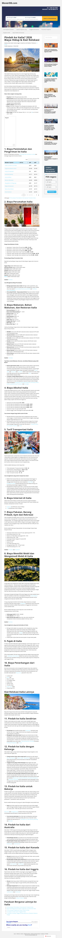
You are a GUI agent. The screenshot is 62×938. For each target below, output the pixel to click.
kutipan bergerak (20, 898)
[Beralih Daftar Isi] (13, 145)
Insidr (20, 425)
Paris (8, 677)
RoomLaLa (23, 289)
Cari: (27, 159)
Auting (20, 632)
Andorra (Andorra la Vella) (11, 165)
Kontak (21, 933)
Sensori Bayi (20, 758)
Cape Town (9, 686)
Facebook (43, 933)
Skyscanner (18, 672)
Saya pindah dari (49, 179)
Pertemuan (28, 730)
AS (32, 112)
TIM (8, 508)
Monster (11, 821)
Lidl (15, 371)
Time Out (15, 425)
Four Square (9, 425)
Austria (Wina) (8, 177)
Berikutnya (51, 191)
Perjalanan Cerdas (11, 483)
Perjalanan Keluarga (13, 779)
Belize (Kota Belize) (9, 189)
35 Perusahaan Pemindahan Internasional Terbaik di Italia (22, 198)
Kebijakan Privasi (27, 933)
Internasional (12, 758)
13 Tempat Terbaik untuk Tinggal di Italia (16, 911)
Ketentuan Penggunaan (35, 933)
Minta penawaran (50, 18)
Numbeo (11, 279)
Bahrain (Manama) (9, 180)
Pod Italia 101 (24, 819)
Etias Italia (30, 482)
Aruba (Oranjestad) (9, 171)
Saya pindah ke (48, 184)
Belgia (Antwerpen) (9, 186)
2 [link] (25, 195)
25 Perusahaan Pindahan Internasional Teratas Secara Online (51, 65)
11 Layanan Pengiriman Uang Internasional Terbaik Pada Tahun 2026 (50, 80)
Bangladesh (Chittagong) (10, 183)
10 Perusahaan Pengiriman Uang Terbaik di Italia (18, 910)
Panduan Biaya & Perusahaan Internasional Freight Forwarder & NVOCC (50, 111)
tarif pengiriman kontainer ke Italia (27, 154)
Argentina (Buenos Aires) (10, 168)
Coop (12, 371)
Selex (8, 371)
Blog (15, 933)
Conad (35, 370)
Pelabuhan (16, 162)
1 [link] (23, 195)
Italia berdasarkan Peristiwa (27, 741)
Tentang (18, 933)
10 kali (20, 742)
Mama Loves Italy (17, 778)
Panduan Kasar (34, 424)
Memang (36, 819)
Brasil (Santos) (8, 192)
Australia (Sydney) (9, 174)
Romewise (33, 382)
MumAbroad (26, 758)
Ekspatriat (23, 603)
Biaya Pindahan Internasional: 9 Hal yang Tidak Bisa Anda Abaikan (50, 96)
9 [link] (36, 195)
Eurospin (20, 371)
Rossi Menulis (24, 778)
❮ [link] (21, 195)
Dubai (5, 276)
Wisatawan (17, 382)
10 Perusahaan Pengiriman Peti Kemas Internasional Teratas (50, 143)
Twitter (46, 933)
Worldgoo (26, 384)
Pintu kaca (6, 811)
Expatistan (17, 549)
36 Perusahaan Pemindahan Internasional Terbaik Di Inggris (51, 158)
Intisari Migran (34, 595)
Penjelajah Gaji (14, 811)
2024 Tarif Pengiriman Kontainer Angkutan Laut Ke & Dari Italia (21, 908)
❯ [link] (38, 195)
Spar (30, 373)
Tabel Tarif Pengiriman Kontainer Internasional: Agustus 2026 (51, 50)
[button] (27, 162)
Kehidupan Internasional (13, 656)
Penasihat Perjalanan (25, 382)
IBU (7, 758)
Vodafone (9, 506)
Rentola (28, 289)
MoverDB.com (9, 3)
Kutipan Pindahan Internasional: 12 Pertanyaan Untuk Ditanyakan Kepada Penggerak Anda (49, 127)
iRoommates (18, 289)
